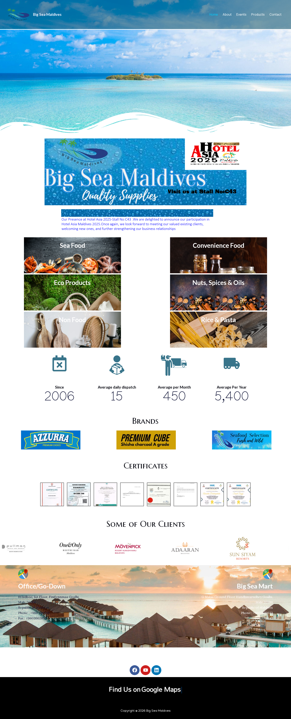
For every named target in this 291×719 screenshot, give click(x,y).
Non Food (72, 320)
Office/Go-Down (42, 586)
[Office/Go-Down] (23, 574)
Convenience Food (218, 245)
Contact (275, 14)
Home (213, 14)
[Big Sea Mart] (268, 574)
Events (241, 14)
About (227, 14)
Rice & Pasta (218, 320)
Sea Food (72, 245)
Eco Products (72, 282)
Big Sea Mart (255, 586)
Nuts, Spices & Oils (218, 282)
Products (258, 14)
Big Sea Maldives (47, 14)
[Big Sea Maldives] (18, 14)
